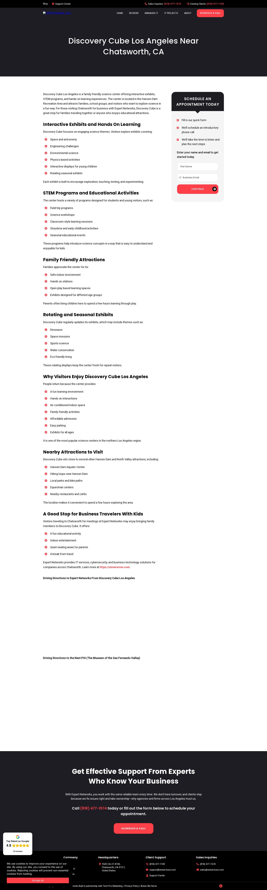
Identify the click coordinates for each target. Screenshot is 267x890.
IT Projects (171, 13)
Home (120, 13)
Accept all (38, 880)
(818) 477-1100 (215, 3)
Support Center (63, 3)
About (187, 13)
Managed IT (151, 13)
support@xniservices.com (162, 869)
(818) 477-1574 (172, 3)
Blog (45, 3)
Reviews (134, 13)
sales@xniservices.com (212, 869)
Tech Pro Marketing (113, 886)
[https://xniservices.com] (57, 13)
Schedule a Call (210, 13)
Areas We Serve (149, 886)
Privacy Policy (132, 886)
